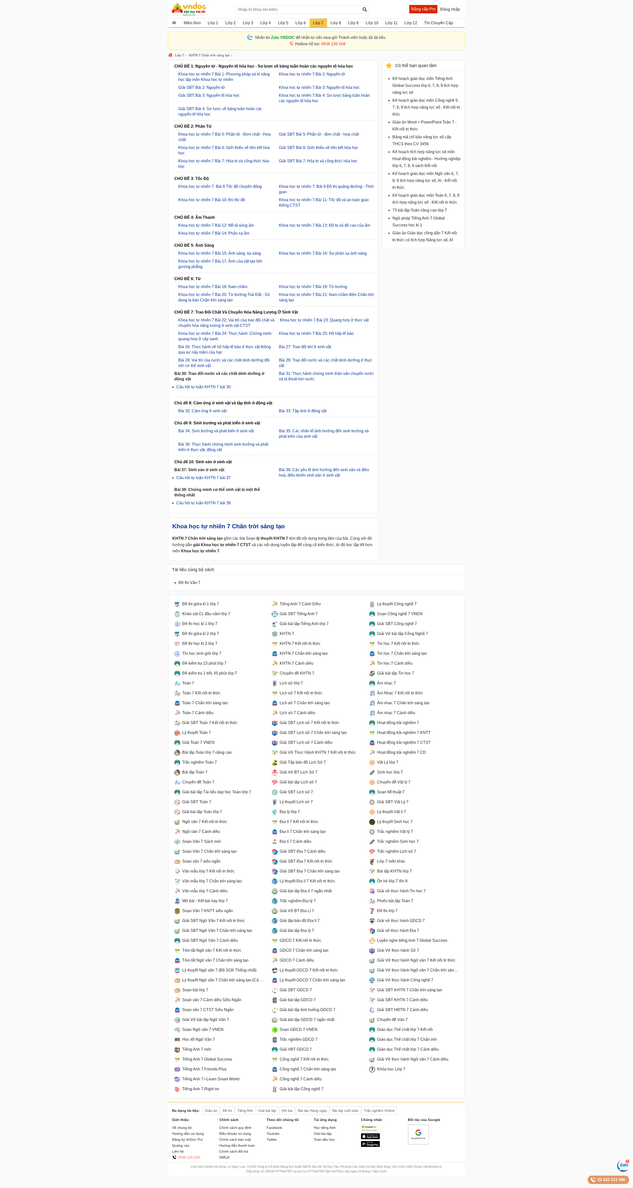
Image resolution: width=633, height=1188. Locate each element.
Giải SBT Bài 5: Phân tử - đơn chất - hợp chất (319, 134)
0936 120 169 (189, 1157)
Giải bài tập (323, 1134)
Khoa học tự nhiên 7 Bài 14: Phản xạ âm (213, 233)
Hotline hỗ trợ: (320, 44)
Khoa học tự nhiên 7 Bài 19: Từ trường (313, 287)
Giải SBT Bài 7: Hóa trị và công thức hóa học (318, 161)
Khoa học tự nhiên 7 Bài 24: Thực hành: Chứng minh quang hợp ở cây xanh (224, 336)
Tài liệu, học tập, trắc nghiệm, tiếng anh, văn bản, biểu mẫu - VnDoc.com (201, 9)
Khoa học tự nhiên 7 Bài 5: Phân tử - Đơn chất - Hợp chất (224, 137)
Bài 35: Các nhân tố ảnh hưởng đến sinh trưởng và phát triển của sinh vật (324, 433)
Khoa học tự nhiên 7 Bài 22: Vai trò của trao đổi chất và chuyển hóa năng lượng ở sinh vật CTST (226, 323)
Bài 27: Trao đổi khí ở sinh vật (305, 347)
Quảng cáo (180, 1145)
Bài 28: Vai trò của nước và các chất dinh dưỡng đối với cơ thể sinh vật (224, 363)
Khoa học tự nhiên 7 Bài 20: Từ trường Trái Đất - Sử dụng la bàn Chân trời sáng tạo (224, 297)
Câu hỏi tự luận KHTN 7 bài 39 (203, 503)
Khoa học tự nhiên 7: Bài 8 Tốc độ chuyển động (220, 186)
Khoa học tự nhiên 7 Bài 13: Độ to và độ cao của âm (324, 225)
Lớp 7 (179, 55)
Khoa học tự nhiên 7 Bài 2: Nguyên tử (312, 74)
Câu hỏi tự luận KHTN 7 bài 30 (203, 387)
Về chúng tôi (182, 1128)
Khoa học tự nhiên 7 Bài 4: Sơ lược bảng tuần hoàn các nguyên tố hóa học (324, 98)
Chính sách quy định (235, 1128)
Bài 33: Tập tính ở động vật (302, 411)
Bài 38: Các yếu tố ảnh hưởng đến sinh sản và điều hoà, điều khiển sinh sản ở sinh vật (324, 472)
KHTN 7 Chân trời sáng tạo (209, 55)
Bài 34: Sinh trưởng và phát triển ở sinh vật (216, 431)
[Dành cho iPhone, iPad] (370, 1138)
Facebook (274, 1128)
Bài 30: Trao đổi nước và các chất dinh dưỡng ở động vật (219, 376)
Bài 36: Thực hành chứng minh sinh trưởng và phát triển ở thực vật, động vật (223, 447)
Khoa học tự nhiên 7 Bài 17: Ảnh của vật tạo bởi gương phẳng (220, 264)
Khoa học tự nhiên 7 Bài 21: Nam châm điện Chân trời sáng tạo (326, 297)
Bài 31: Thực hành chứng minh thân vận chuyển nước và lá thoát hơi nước (326, 376)
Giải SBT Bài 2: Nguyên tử (201, 87)
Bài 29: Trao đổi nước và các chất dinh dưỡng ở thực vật (325, 363)
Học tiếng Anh (325, 1128)
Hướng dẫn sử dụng (188, 1134)
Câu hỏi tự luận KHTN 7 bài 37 (203, 478)
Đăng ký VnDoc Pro (187, 1139)
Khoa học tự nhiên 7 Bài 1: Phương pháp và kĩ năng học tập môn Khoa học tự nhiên (224, 77)
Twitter (272, 1139)
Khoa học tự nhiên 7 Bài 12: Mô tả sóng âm (216, 225)
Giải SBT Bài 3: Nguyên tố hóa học (209, 95)
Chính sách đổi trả (233, 1151)
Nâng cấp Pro (423, 9)
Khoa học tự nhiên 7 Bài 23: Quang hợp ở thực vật (324, 320)
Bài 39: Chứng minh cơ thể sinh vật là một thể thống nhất (217, 492)
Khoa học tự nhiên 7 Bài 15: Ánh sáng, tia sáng (219, 253)
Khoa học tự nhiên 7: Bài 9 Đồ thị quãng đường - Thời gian (326, 189)
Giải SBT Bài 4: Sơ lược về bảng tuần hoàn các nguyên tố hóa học (220, 111)
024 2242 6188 (402, 1166)
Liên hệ (178, 1151)
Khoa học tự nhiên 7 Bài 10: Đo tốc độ (211, 200)
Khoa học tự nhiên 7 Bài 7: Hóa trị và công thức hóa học (223, 164)
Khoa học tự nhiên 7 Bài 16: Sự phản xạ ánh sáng (323, 253)
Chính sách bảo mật (235, 1139)
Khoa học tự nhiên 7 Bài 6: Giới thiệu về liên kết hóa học (224, 150)
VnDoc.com (171, 55)
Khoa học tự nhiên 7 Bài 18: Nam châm (212, 287)
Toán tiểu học (324, 1139)
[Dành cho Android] (370, 1146)
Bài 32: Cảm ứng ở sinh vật (202, 411)
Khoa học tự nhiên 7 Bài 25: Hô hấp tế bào (316, 333)
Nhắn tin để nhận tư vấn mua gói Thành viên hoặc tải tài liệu (320, 37)
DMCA (224, 1157)
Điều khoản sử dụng (235, 1134)
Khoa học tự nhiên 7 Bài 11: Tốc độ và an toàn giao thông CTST (324, 202)
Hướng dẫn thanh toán (237, 1145)
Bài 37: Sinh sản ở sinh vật (199, 470)
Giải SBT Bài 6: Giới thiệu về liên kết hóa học (318, 147)
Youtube (273, 1134)
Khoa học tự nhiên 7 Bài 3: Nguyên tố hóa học (319, 87)
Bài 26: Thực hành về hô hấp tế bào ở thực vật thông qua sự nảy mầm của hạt (224, 349)
